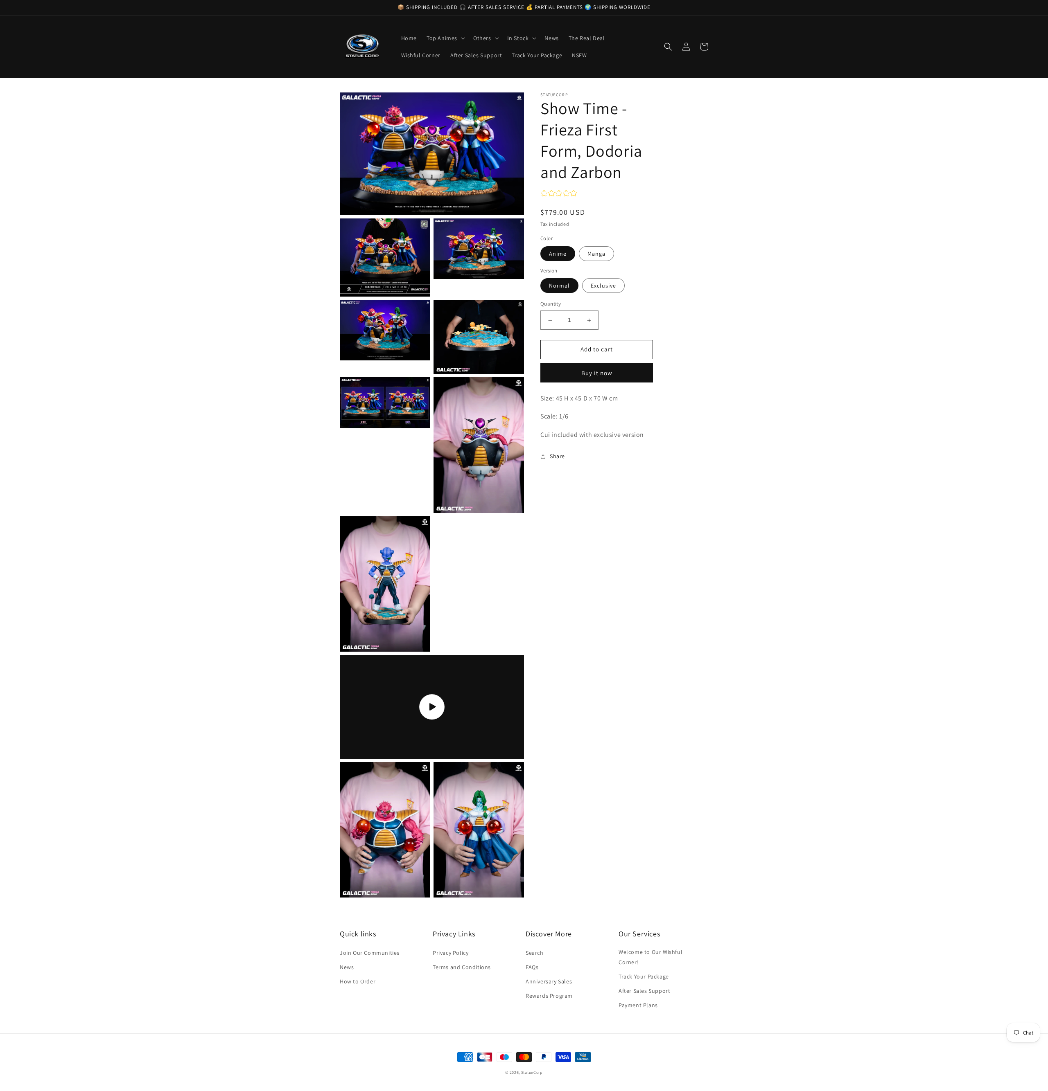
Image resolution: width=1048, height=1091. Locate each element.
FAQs (532, 967)
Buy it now (596, 373)
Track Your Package (644, 976)
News (347, 967)
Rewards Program (549, 995)
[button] (445, 38)
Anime (558, 253)
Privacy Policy (450, 952)
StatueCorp (532, 1072)
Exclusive (603, 286)
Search (535, 952)
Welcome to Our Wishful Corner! (650, 957)
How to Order (357, 981)
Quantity (550, 304)
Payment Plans (638, 1005)
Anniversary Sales (549, 981)
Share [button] (557, 456)
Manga (596, 253)
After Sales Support (644, 990)
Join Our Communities (370, 952)
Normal (559, 286)
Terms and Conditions (462, 967)
